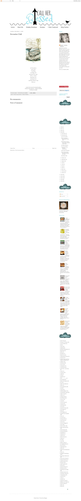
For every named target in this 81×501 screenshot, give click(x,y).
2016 (61, 130)
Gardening (62, 405)
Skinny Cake (67, 287)
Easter (61, 385)
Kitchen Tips (62, 436)
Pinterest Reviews (63, 459)
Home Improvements (64, 427)
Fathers (61, 395)
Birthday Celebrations (64, 349)
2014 (61, 174)
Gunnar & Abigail (63, 423)
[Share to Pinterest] (35, 93)
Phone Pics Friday (63, 458)
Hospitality (62, 432)
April (62, 167)
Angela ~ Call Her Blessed (63, 46)
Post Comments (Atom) (19, 150)
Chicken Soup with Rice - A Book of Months (20, 94)
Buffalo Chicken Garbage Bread (66, 253)
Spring (61, 465)
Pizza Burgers (66, 264)
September (63, 159)
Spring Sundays (63, 466)
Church (61, 364)
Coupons (62, 372)
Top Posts (62, 476)
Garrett (61, 406)
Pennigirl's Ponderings (64, 453)
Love (61, 441)
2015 (61, 131)
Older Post (54, 148)
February (63, 170)
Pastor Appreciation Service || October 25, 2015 (65, 153)
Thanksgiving (62, 474)
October (63, 157)
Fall (61, 388)
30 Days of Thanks (63, 342)
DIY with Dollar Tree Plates (67, 298)
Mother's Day (62, 442)
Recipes (42, 27)
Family (61, 389)
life (60, 439)
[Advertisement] (33, 138)
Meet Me (20, 27)
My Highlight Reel (63, 443)
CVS (61, 375)
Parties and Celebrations (64, 449)
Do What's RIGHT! (64, 145)
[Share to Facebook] (33, 93)
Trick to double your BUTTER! (67, 219)
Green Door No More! (65, 150)
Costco (61, 371)
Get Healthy (62, 409)
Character (62, 357)
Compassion (62, 365)
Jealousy (62, 435)
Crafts (61, 373)
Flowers (61, 399)
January (63, 172)
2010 (61, 181)
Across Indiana (63, 343)
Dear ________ (63, 378)
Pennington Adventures (64, 455)
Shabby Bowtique (31, 27)
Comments (63, 196)
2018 (61, 127)
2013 (61, 176)
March (62, 169)
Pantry (61, 448)
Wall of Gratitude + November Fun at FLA (65, 139)
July (62, 162)
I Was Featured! (53, 27)
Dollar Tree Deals (63, 383)
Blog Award (62, 350)
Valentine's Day (63, 480)
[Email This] (30, 93)
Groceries (62, 417)
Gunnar (61, 421)
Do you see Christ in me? (67, 276)
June (62, 164)
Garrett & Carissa (63, 407)
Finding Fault (62, 396)
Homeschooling (63, 431)
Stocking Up (62, 468)
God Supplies (62, 412)
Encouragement (63, 386)
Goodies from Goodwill (64, 413)
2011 (61, 179)
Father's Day (62, 393)
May (62, 165)
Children (61, 361)
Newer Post (12, 148)
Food (61, 400)
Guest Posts (62, 420)
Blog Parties (65, 27)
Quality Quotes (63, 461)
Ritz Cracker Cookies (67, 322)
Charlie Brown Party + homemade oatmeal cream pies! (65, 142)
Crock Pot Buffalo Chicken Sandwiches (64, 147)
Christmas (62, 362)
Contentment (62, 367)
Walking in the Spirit (64, 481)
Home (13, 27)
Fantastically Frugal (64, 392)
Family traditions (63, 390)
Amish (61, 346)
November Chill (64, 155)
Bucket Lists (62, 354)
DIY (61, 382)
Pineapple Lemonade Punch (67, 230)
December (63, 133)
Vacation (61, 479)
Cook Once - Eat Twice (64, 368)
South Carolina (63, 463)
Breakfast (62, 353)
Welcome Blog (63, 483)
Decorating (62, 379)
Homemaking (62, 429)
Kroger (61, 438)
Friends (61, 403)
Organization (62, 446)
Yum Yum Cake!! (64, 136)
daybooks (62, 376)
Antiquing (62, 347)
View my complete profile (64, 69)
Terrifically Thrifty (63, 473)
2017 (61, 128)
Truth (61, 477)
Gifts (61, 410)
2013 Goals (62, 340)
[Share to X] (32, 93)
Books (61, 352)
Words (61, 486)
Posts (62, 194)
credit (33, 62)
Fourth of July (62, 402)
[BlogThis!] (31, 93)
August (62, 161)
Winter (61, 484)
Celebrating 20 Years (64, 356)
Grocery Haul (62, 418)
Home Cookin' (63, 425)
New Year (62, 445)
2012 (61, 177)
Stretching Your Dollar (64, 469)
